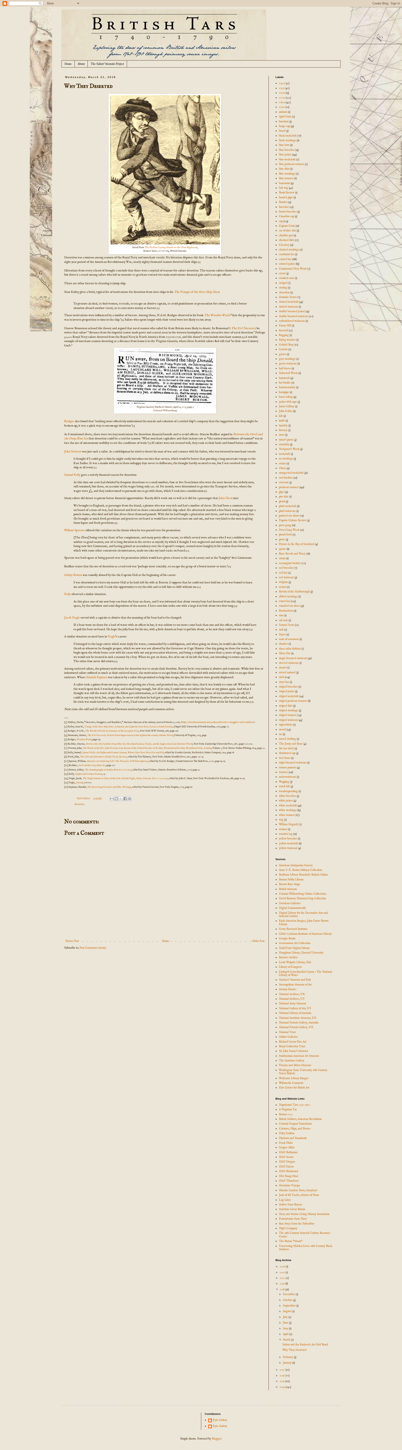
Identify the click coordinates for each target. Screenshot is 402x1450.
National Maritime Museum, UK (297, 1018)
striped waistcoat (288, 720)
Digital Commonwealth (292, 908)
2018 (282, 1289)
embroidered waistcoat (292, 321)
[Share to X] (120, 798)
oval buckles (285, 477)
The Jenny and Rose (291, 744)
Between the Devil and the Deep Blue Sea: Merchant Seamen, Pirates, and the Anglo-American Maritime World (139, 744)
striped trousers (287, 715)
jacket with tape (288, 402)
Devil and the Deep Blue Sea (91, 765)
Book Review (286, 192)
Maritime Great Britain (292, 1209)
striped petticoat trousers (293, 701)
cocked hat (285, 259)
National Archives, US (292, 999)
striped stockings (288, 710)
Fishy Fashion (286, 1133)
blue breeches (287, 150)
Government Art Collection (294, 943)
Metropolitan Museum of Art (295, 984)
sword (282, 729)
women (283, 829)
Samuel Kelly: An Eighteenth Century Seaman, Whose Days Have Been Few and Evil (123, 752)
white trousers (287, 815)
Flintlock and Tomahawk (293, 1138)
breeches (284, 207)
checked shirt (286, 240)
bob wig (283, 188)
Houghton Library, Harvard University (301, 952)
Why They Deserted (294, 1350)
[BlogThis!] (116, 798)
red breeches (286, 568)
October (288, 1300)
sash (281, 629)
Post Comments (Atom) (93, 948)
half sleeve (285, 368)
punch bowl (285, 534)
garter (282, 354)
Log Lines (285, 1200)
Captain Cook (287, 226)
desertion (79, 804)
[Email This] (112, 798)
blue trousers (286, 178)
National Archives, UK (292, 994)
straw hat (284, 682)
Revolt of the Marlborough (294, 591)
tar (280, 734)
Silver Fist (284, 653)
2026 (283, 1266)
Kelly (67, 594)
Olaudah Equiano (96, 677)
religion (283, 582)
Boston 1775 (285, 1114)
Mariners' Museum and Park (295, 979)
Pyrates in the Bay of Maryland (296, 544)
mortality (284, 444)
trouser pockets (287, 767)
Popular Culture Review (292, 520)
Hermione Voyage (289, 1185)
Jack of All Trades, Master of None (299, 1195)
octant (282, 463)
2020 (283, 1278)
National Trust (287, 1032)
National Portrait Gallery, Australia (298, 1022)
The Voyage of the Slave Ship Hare (196, 292)
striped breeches (288, 686)
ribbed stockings (288, 596)
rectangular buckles (290, 563)
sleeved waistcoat (288, 663)
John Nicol (225, 498)
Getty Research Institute (293, 929)
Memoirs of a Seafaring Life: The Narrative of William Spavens (117, 761)
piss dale (283, 496)
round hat (284, 601)
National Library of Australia (295, 1013)
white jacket (286, 800)
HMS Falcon (286, 1166)
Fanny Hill (285, 325)
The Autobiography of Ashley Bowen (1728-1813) (108, 769)
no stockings (286, 458)
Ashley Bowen (73, 575)
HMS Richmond (288, 1171)
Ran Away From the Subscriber (296, 1223)
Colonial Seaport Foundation (295, 1123)
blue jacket (285, 154)
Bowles (283, 202)
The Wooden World (217, 315)
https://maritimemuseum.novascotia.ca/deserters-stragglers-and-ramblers (218, 722)
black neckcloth (287, 135)
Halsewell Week (288, 373)
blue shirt (284, 169)
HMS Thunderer (289, 1181)
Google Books (287, 938)
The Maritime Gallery (291, 1060)
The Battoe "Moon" (290, 1241)
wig (281, 819)
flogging (284, 335)
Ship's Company (288, 1228)
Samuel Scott (286, 625)
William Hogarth (288, 824)
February (288, 1357)
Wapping (284, 781)
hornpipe (284, 392)
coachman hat (286, 254)
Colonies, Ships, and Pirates (294, 1128)
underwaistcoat (287, 777)
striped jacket (286, 691)
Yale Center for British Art (294, 1087)
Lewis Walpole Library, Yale (295, 962)
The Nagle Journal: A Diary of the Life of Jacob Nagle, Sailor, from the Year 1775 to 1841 (125, 778)
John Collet (285, 411)
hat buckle (285, 382)
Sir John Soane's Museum (293, 1051)
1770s (282, 97)
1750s (282, 88)
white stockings (287, 810)
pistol (282, 501)
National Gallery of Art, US (295, 1008)
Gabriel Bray (286, 344)
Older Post (258, 941)
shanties (283, 644)
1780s (282, 102)
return (282, 587)
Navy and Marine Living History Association (304, 1214)
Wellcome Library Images (293, 1078)
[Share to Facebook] (125, 798)
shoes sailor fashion (289, 648)
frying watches (287, 340)
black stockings (287, 140)
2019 (282, 1283)
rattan (282, 558)
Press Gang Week (289, 530)
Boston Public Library (291, 879)
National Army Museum (292, 1003)
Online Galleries (288, 1037)
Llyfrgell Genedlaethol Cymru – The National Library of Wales (305, 973)
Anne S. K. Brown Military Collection (300, 870)
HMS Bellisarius (288, 1152)
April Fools (285, 116)
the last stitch (286, 748)
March (287, 1339)
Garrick (283, 349)
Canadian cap (286, 216)
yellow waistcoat (288, 848)
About (81, 64)
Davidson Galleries (290, 903)
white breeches (287, 796)
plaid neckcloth (287, 506)
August (287, 1311)
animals (283, 112)
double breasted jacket (292, 311)
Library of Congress (290, 967)
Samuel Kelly (72, 475)
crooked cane (286, 278)
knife (282, 420)
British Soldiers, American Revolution (300, 1119)
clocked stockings (289, 249)
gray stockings (287, 359)
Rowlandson (286, 610)
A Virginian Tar (288, 1109)
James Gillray (286, 406)
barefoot (283, 121)
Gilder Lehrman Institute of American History (305, 934)
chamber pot (286, 235)
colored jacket (287, 264)
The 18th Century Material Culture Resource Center (304, 1234)
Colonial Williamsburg (165, 410)
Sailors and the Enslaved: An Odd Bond (305, 1344)
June (286, 1322)
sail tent (283, 620)
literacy (283, 430)
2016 (282, 1375)
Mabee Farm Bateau (290, 1204)
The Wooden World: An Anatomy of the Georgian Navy (112, 730)
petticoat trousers (288, 487)
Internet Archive (288, 957)
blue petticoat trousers (291, 164)
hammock (284, 378)
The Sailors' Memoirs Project (107, 64)
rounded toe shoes (289, 606)
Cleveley (284, 245)
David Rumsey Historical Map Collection (302, 898)
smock (282, 667)
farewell (283, 330)
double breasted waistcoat (293, 316)
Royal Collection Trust (292, 1046)
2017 (282, 1369)
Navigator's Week (289, 449)
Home (68, 64)
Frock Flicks (286, 1143)
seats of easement (289, 639)
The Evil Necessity (243, 328)
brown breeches (288, 211)
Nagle (111, 637)
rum (281, 615)
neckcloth (284, 454)
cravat (282, 273)
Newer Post (72, 941)
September (289, 1305)
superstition (285, 724)
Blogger (216, 1438)
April (286, 1334)
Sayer (282, 634)
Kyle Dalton (220, 1420)
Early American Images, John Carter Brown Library (303, 922)
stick (281, 677)
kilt (281, 416)
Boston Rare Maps (289, 884)
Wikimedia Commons (291, 1083)
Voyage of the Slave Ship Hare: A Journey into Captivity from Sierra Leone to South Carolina (128, 726)
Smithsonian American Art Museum (299, 1056)
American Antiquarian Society (296, 865)
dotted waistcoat (288, 306)
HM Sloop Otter (288, 1176)
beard (282, 131)
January (287, 1363)
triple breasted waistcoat (292, 762)
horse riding (286, 397)
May (286, 1328)
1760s (282, 93)
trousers (283, 772)
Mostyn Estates (287, 989)
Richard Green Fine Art (292, 1041)
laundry (283, 425)
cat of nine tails (287, 230)
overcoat (283, 482)
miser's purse (286, 439)
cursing (283, 287)
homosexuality (287, 387)
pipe (281, 492)
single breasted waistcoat (293, 658)
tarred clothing (287, 739)
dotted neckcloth (288, 302)
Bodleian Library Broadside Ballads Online (303, 874)
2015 (282, 1381)
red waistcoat (286, 577)
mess (281, 435)
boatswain (284, 183)
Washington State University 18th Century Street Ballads (303, 1071)
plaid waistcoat (287, 511)
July (285, 1317)
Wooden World (84, 739)
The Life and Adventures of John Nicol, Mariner (103, 756)
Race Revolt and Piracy (292, 553)
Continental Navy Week (293, 268)
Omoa (282, 468)
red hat (283, 573)
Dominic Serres (288, 297)
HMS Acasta (286, 1157)
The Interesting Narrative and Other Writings (109, 787)
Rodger (69, 421)
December (289, 1294)
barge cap (284, 126)
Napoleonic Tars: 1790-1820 (294, 1105)
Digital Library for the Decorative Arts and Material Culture (303, 914)
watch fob (284, 786)
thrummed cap (287, 753)
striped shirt (285, 706)
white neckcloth (288, 805)
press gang (285, 525)
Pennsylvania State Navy (293, 1219)
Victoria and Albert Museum (295, 1065)
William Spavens (74, 530)
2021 (282, 1272)
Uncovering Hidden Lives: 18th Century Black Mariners (305, 1247)
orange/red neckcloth (291, 473)
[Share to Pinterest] (129, 798)
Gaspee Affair (287, 1147)
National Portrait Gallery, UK (296, 1027)
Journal (79, 782)
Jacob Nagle (72, 618)
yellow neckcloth (288, 843)
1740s (282, 83)
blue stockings (287, 173)
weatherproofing (288, 791)
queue (282, 549)
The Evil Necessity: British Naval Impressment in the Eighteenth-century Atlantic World (130, 735)
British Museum (288, 889)
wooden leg (285, 834)
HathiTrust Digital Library (294, 948)
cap (281, 221)
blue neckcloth (287, 159)
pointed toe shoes (289, 515)
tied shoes (284, 758)
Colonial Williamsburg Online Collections (302, 894)
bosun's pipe (286, 197)
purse (282, 539)
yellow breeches (288, 838)
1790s (282, 107)
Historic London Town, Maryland (298, 1190)
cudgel (283, 283)
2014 (282, 1387)
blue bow (284, 145)
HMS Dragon (287, 1161)
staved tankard (287, 672)
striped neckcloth (288, 696)
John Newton (72, 452)
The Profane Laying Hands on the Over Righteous (171, 247)
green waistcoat (288, 363)
